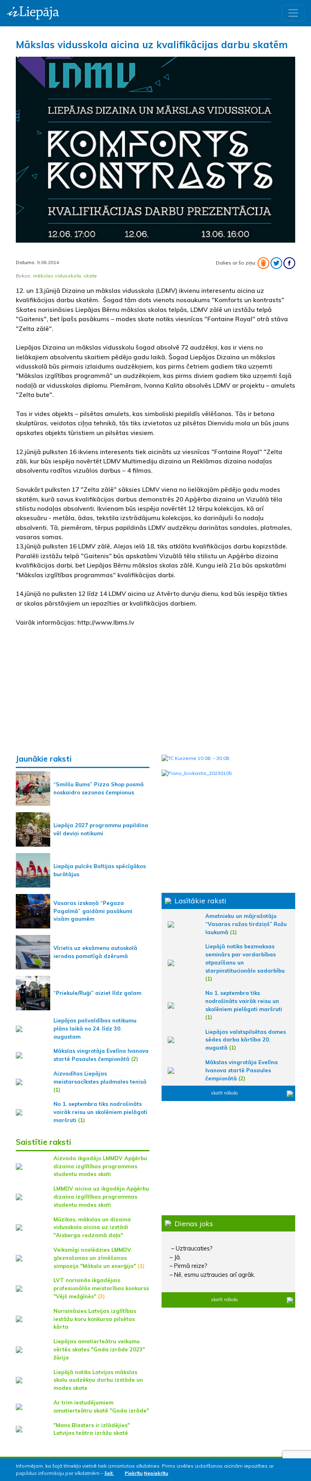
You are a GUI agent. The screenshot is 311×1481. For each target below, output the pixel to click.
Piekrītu (134, 1473)
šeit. (109, 1473)
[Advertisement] (155, 690)
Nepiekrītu (156, 1473)
